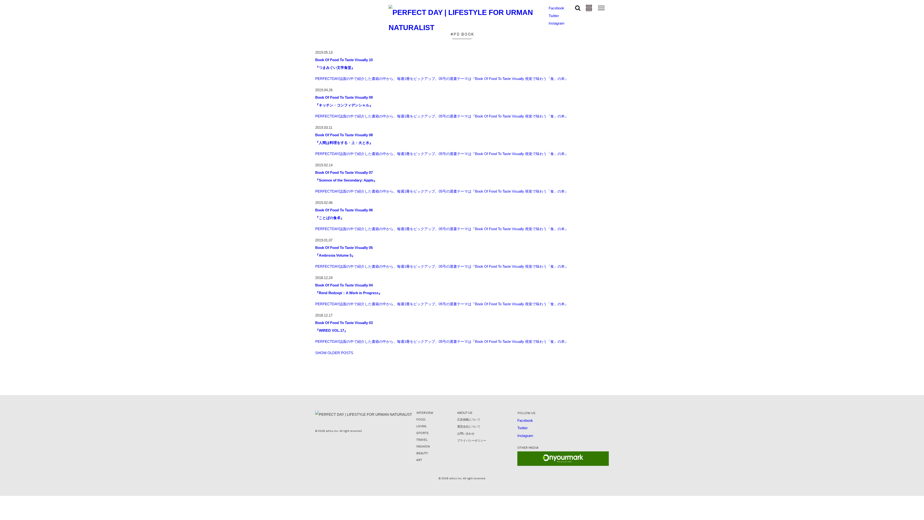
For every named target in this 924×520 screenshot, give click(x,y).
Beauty (422, 453)
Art (419, 460)
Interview (424, 413)
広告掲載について (468, 419)
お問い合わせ (466, 433)
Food (420, 419)
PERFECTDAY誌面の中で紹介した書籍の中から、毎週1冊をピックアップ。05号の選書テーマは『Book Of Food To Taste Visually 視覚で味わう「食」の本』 (441, 79)
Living (421, 426)
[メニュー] (601, 7)
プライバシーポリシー (471, 440)
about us (464, 413)
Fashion (423, 446)
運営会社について (468, 426)
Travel (422, 440)
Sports (422, 433)
